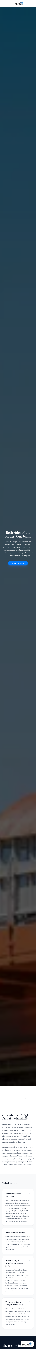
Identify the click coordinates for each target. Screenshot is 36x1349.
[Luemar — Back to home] (27, 1344)
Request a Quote (18, 563)
